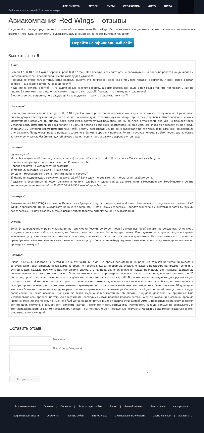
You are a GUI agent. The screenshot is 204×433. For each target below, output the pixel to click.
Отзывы (48, 406)
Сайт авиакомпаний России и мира (34, 10)
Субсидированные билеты (130, 415)
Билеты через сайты (90, 406)
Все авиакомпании (25, 406)
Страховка (131, 6)
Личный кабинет (133, 406)
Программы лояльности (25, 415)
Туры (111, 6)
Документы (53, 415)
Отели (94, 6)
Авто (152, 6)
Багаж (113, 406)
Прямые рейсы (75, 415)
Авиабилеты (185, 415)
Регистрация (158, 406)
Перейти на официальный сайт (102, 42)
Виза (168, 6)
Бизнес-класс (99, 415)
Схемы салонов (162, 415)
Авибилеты (71, 6)
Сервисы (66, 406)
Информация (180, 406)
